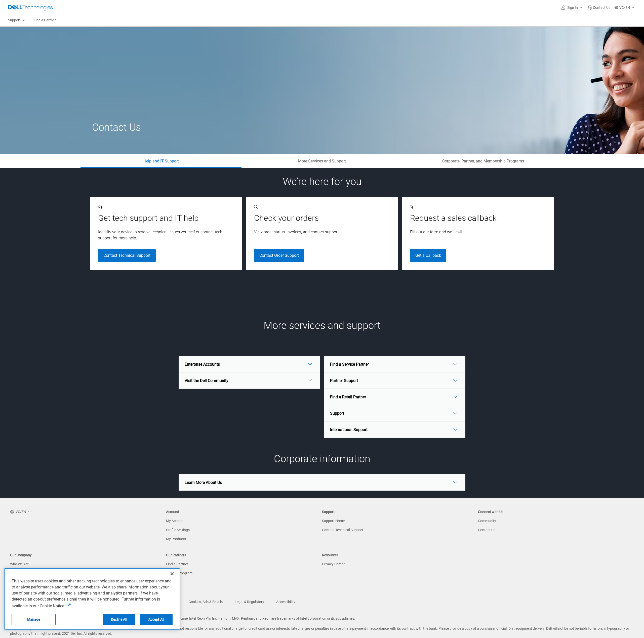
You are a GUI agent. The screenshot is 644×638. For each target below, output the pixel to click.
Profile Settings (178, 530)
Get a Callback (428, 255)
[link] (599, 8)
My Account (175, 521)
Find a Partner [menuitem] (45, 20)
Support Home (333, 521)
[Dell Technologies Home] (30, 8)
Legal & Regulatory (249, 602)
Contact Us (486, 530)
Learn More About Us (203, 482)
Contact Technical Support (126, 255)
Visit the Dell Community (206, 380)
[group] (166, 233)
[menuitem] (17, 20)
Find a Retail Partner (348, 397)
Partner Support (344, 380)
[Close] (172, 573)
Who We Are (19, 564)
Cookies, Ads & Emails (206, 602)
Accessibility (285, 602)
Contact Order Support (279, 255)
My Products (176, 539)
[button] (572, 8)
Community (487, 521)
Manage (33, 619)
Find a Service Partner (349, 364)
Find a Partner (177, 564)
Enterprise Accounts (202, 364)
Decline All (119, 619)
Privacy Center (333, 564)
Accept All (156, 619)
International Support (349, 429)
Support (337, 413)
